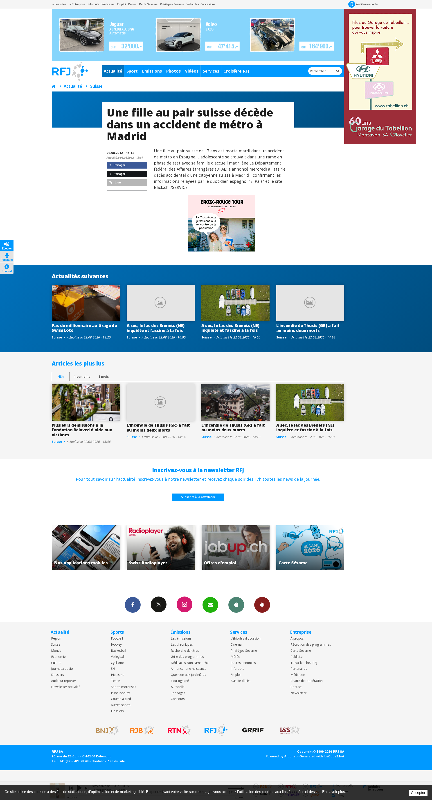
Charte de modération (306, 681)
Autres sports (120, 705)
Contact (296, 687)
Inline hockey (120, 693)
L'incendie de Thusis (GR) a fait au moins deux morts (308, 328)
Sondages (178, 693)
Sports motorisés (123, 687)
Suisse (96, 86)
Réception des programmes (310, 645)
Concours (178, 699)
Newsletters (210, 605)
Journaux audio (62, 669)
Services (211, 71)
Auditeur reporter (63, 681)
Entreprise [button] (78, 4)
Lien (117, 182)
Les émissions (181, 638)
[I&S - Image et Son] (290, 730)
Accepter (418, 793)
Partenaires (298, 669)
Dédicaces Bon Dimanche (190, 663)
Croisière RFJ (236, 71)
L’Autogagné (180, 681)
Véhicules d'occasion (246, 638)
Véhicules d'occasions (201, 4)
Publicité (296, 657)
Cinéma (236, 645)
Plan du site (116, 761)
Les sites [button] (60, 4)
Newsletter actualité (65, 687)
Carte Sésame (148, 4)
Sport (132, 71)
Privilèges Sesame (244, 651)
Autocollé (177, 687)
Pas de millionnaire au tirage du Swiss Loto (84, 328)
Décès (132, 4)
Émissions (152, 71)
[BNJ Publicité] (105, 730)
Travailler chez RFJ (303, 663)
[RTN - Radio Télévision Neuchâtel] (179, 730)
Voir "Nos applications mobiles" (311, 547)
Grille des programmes (187, 657)
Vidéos (191, 71)
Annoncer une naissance (188, 669)
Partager (119, 165)
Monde (56, 651)
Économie (58, 657)
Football (117, 638)
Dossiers (57, 675)
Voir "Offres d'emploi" (162, 547)
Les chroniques (182, 645)
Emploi (121, 4)
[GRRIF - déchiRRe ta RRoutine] (253, 730)
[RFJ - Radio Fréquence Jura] (216, 730)
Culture (56, 663)
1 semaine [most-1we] (82, 376)
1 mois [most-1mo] (103, 376)
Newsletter (298, 693)
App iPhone (236, 605)
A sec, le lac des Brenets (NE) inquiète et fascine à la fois (155, 328)
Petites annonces (243, 663)
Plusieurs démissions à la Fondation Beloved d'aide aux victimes (82, 429)
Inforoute (93, 4)
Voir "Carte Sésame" (237, 547)
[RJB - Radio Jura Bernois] (142, 730)
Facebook (133, 605)
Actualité (113, 71)
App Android (262, 605)
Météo (235, 657)
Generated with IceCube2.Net (321, 756)
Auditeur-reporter (367, 4)
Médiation (297, 675)
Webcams (108, 4)
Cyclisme (117, 663)
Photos (173, 71)
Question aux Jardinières (188, 675)
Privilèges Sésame (172, 4)
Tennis (116, 681)
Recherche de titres (185, 651)
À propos (297, 638)
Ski (113, 669)
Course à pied (121, 699)
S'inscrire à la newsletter (198, 497)
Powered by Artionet (281, 756)
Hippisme (117, 675)
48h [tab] (61, 376)
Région (56, 638)
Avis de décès (240, 681)
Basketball (118, 651)
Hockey (116, 645)
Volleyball (117, 657)
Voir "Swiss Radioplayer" (87, 547)
